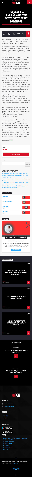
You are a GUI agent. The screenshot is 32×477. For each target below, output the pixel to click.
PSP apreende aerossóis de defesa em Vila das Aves (15, 173)
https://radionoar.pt (9, 404)
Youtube (5, 419)
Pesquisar (4, 161)
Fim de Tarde (6, 206)
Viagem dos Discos (7, 201)
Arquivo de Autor (16, 154)
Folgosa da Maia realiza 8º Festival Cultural (16, 298)
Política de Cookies (8, 443)
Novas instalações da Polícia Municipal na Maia (16, 372)
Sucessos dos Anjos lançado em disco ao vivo (16, 351)
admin (5, 149)
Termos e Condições (8, 447)
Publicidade (6, 445)
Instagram (5, 417)
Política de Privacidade (9, 441)
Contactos (5, 449)
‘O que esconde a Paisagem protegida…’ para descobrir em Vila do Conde (16, 272)
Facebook (5, 415)
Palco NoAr (5, 196)
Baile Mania (5, 211)
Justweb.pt (15, 463)
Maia (11, 140)
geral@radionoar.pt (9, 406)
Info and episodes (16, 249)
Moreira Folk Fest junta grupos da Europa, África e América (16, 323)
